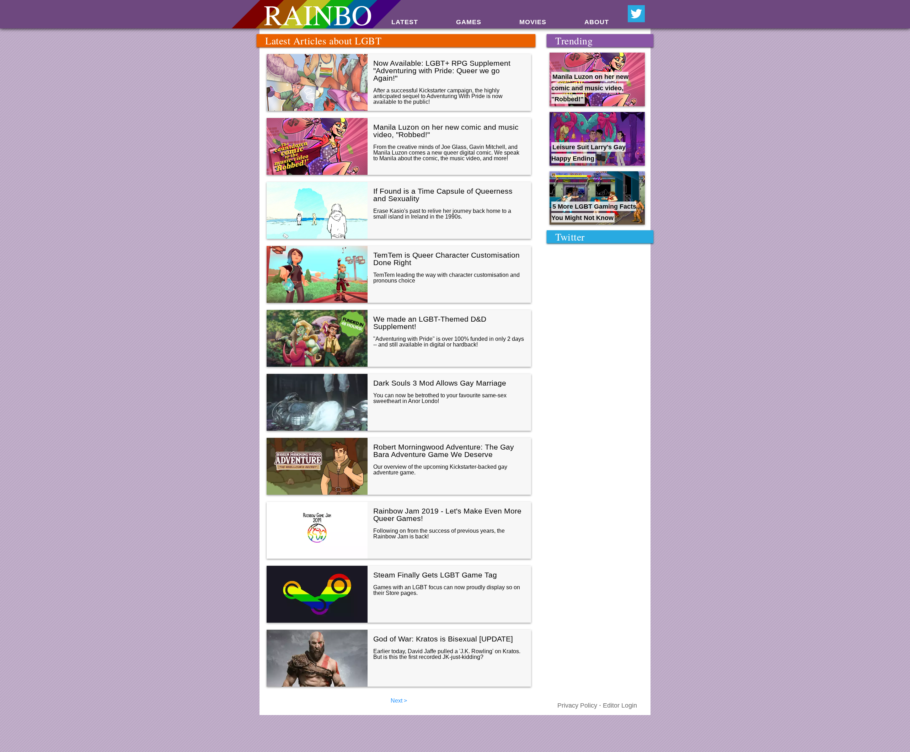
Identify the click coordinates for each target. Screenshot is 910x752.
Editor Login (620, 705)
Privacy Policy (577, 705)
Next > (399, 701)
